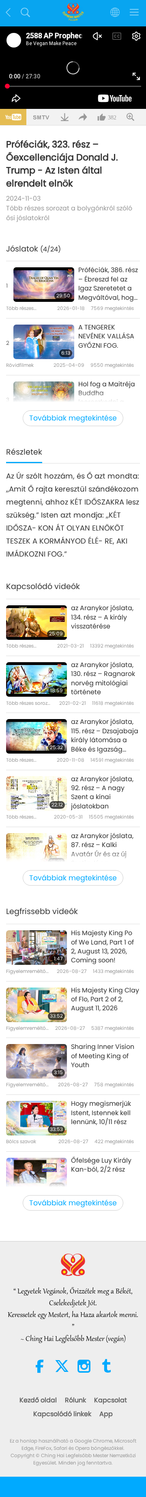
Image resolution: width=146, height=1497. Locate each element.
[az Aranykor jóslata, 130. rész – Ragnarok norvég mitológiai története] (36, 679)
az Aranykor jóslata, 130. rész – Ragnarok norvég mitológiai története (103, 679)
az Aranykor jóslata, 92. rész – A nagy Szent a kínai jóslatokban (102, 793)
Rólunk (75, 1400)
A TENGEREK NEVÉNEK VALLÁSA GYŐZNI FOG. (106, 336)
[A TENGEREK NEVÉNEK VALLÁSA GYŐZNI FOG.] (43, 342)
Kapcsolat (110, 1400)
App (106, 1414)
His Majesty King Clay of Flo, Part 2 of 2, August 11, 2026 (105, 999)
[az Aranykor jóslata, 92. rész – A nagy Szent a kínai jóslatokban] (36, 793)
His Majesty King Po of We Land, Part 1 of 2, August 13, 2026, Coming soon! (102, 947)
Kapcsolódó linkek (62, 1414)
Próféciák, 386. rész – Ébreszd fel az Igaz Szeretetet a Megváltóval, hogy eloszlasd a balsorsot (108, 284)
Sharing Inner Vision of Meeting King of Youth (102, 1056)
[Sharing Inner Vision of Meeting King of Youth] (36, 1061)
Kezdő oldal (38, 1400)
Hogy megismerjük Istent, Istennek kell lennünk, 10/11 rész (101, 1113)
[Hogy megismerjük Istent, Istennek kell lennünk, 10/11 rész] (36, 1118)
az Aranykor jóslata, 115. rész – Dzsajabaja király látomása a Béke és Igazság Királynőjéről (104, 735)
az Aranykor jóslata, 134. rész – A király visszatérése (102, 617)
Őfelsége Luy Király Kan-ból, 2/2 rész (101, 1165)
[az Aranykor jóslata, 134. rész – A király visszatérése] (36, 622)
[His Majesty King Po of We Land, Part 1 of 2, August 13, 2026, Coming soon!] (36, 947)
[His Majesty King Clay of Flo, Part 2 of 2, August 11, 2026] (36, 1005)
